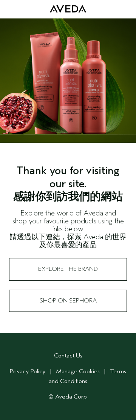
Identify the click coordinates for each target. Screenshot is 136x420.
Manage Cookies (78, 371)
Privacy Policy (28, 371)
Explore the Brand (68, 269)
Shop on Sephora (68, 300)
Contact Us (68, 355)
